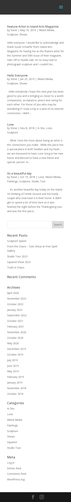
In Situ (41, 128)
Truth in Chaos (15, 267)
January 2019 (14, 382)
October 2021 (15, 321)
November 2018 (16, 388)
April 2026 (13, 293)
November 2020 (16, 332)
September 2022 (17, 315)
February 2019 (15, 377)
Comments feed (16, 473)
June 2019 (13, 366)
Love (10, 124)
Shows (23, 34)
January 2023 (14, 310)
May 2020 (13, 343)
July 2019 (12, 360)
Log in (10, 462)
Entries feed (14, 468)
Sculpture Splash (16, 241)
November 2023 (16, 298)
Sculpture (12, 34)
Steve (14, 30)
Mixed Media (46, 30)
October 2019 (15, 354)
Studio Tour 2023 (17, 256)
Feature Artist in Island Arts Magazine (33, 27)
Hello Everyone (17, 75)
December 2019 (16, 349)
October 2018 (15, 393)
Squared (12, 442)
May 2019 (13, 371)
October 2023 (15, 304)
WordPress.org (16, 479)
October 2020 (15, 338)
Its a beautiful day (19, 173)
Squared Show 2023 (19, 262)
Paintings (12, 181)
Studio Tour (39, 181)
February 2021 (15, 326)
